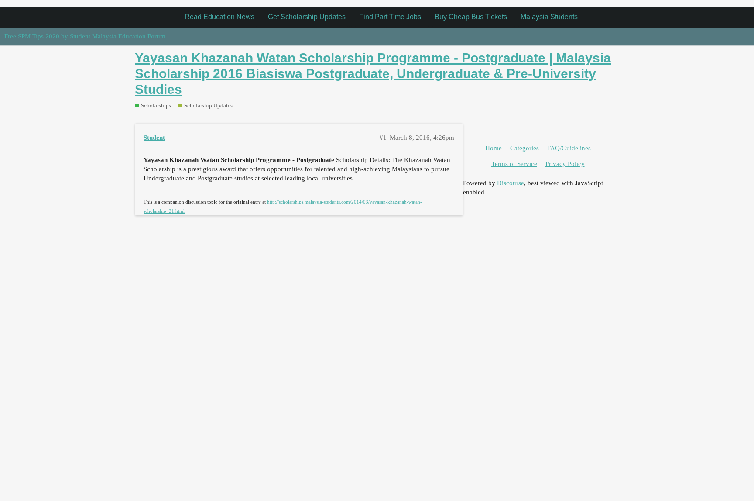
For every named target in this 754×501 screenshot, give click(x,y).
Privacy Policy (565, 163)
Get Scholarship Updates (307, 17)
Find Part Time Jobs (390, 17)
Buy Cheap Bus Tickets (471, 17)
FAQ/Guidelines (569, 148)
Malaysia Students (549, 17)
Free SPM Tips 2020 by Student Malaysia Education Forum (84, 36)
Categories (524, 148)
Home (493, 148)
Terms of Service (514, 163)
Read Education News (219, 17)
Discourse (510, 183)
